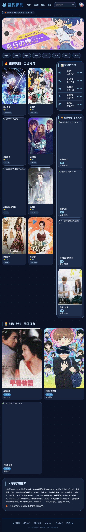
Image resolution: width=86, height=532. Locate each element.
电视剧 (36, 5)
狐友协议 (59, 523)
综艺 (43, 5)
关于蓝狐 (16, 523)
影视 (49, 5)
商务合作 (48, 523)
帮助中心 (26, 523)
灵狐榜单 (69, 523)
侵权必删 (37, 523)
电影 (29, 5)
